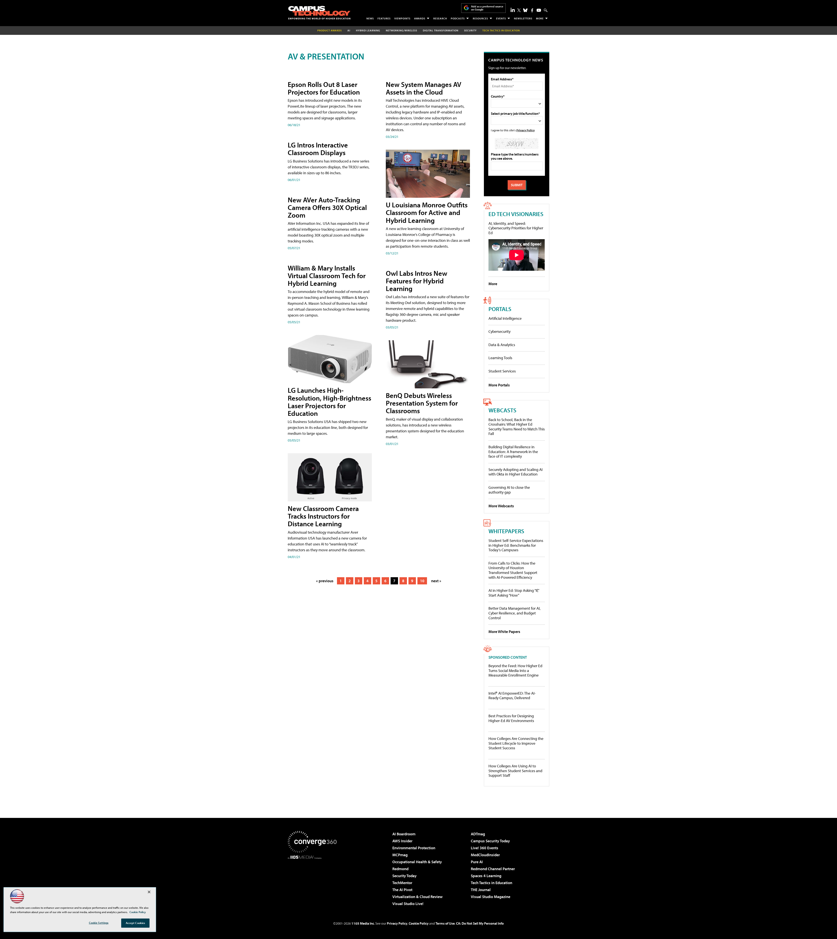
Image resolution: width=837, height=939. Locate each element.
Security (470, 30)
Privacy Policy (525, 130)
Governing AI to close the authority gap (509, 490)
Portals (499, 309)
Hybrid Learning (368, 30)
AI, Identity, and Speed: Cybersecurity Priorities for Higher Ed (515, 228)
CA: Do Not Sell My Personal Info (480, 923)
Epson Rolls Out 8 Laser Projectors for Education (324, 88)
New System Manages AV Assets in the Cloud (423, 88)
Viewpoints (402, 18)
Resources (480, 18)
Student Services (502, 371)
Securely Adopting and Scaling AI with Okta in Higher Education (515, 472)
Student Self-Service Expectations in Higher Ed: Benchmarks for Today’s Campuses (515, 545)
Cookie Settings (99, 922)
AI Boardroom (403, 833)
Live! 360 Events (484, 847)
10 (422, 580)
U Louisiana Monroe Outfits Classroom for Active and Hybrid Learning (427, 212)
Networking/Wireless (401, 30)
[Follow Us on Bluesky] (525, 10)
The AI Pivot (402, 889)
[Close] (149, 892)
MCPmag (400, 854)
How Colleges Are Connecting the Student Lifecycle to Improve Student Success (515, 743)
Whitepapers (506, 531)
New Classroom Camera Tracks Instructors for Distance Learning (323, 516)
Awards (419, 18)
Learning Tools (500, 357)
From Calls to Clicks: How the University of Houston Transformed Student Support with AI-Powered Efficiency (512, 570)
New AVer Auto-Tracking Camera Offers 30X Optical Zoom (327, 207)
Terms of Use (445, 923)
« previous (324, 580)
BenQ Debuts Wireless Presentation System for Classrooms (422, 403)
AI (348, 30)
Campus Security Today (490, 840)
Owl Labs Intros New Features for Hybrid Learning (416, 281)
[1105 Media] (314, 881)
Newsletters (523, 18)
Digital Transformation (440, 30)
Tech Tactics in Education (491, 882)
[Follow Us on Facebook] (532, 10)
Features (384, 18)
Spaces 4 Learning (486, 875)
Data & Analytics (501, 344)
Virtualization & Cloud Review (417, 896)
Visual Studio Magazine (490, 896)
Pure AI (477, 861)
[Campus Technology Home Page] (319, 12)
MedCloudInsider (485, 854)
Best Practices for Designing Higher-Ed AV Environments (511, 718)
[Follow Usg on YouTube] (539, 10)
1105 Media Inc (362, 923)
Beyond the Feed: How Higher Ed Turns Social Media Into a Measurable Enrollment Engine (515, 670)
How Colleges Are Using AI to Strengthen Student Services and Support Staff (515, 771)
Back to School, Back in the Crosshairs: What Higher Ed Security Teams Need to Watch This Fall (516, 426)
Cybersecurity (499, 331)
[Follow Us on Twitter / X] (519, 10)
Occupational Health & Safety (417, 861)
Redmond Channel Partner (493, 868)
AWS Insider (402, 840)
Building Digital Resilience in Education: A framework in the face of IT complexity (513, 451)
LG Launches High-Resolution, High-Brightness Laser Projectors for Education (329, 402)
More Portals (499, 384)
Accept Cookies (135, 923)
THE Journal (481, 889)
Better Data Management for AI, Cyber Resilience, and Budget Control (514, 613)
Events (501, 18)
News (370, 18)
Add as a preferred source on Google (487, 8)
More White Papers (504, 631)
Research (440, 18)
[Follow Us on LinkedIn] (512, 10)
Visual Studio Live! (408, 903)
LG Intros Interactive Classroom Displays (318, 148)
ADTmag (478, 833)
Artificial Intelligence (505, 318)
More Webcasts (501, 505)
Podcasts (458, 18)
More (540, 18)
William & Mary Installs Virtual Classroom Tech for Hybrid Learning (327, 276)
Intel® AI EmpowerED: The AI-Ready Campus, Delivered (512, 695)
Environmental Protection (413, 847)
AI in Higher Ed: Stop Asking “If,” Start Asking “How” (513, 593)
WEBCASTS (502, 410)
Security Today (404, 875)
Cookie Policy (419, 923)
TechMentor (402, 882)
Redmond (400, 868)
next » (436, 580)
